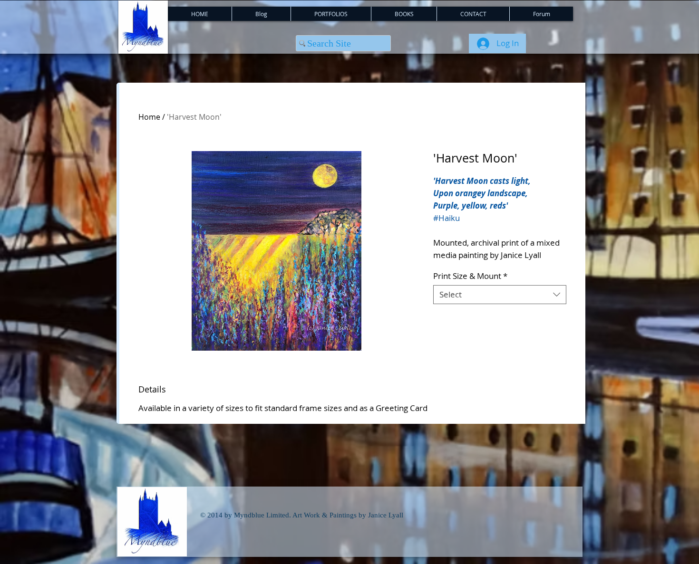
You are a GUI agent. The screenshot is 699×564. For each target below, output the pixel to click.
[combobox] (499, 294)
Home (149, 117)
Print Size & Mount (470, 276)
